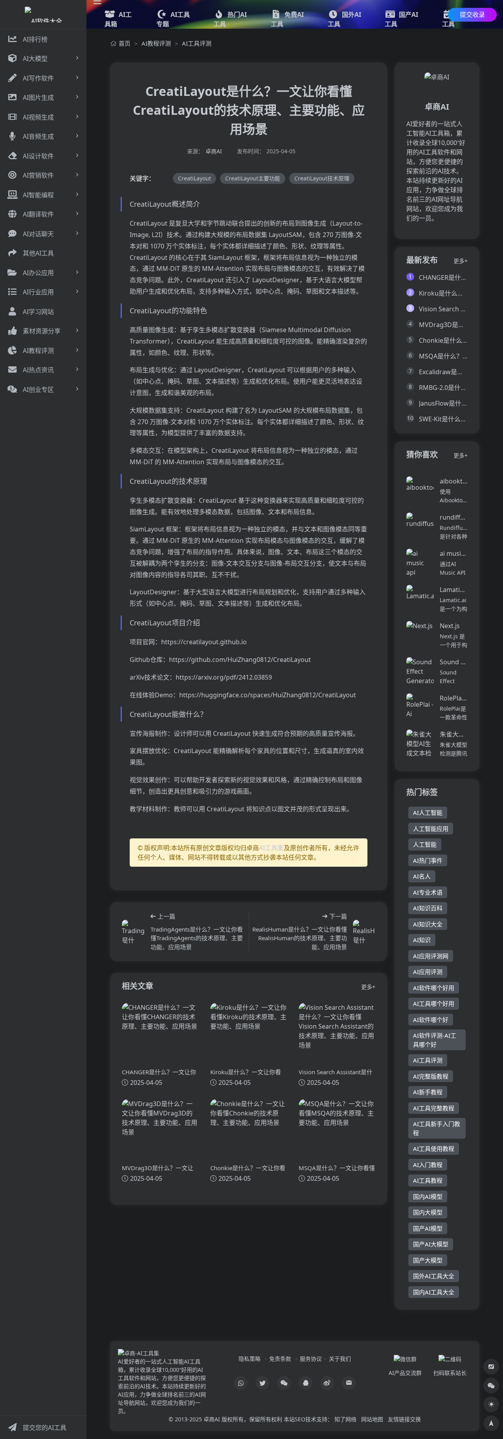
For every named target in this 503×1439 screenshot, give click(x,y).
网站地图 (372, 1419)
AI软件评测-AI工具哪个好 (434, 1039)
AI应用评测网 (430, 956)
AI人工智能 (427, 812)
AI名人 (422, 876)
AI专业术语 (427, 892)
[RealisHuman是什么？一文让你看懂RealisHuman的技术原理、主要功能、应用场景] (364, 931)
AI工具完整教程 (433, 1108)
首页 (124, 43)
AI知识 (422, 940)
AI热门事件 (427, 860)
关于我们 (340, 1358)
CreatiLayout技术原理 (321, 178)
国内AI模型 (427, 1196)
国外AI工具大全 (433, 1276)
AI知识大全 (427, 924)
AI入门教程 (427, 1165)
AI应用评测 (427, 972)
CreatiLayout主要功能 (252, 178)
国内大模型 (427, 1212)
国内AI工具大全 (433, 1292)
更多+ (368, 987)
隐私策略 (250, 1358)
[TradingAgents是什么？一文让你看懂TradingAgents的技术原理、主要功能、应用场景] (133, 931)
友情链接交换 (404, 1419)
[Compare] (491, 1367)
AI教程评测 (156, 43)
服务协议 (311, 1358)
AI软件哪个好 (430, 1020)
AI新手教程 (427, 1092)
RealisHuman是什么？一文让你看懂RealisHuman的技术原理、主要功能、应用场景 (299, 938)
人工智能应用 (430, 829)
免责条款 (280, 1358)
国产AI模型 (427, 1228)
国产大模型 (427, 1260)
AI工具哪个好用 (433, 1003)
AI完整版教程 (430, 1076)
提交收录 (472, 14)
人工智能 (425, 844)
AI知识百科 (427, 908)
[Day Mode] (491, 1404)
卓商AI (214, 151)
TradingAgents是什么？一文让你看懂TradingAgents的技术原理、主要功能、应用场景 (197, 938)
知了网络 (345, 1419)
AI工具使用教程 (433, 1148)
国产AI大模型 (430, 1244)
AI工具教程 (427, 1180)
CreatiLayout (194, 178)
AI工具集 (271, 848)
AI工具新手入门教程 (436, 1128)
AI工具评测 (196, 43)
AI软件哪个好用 (433, 988)
